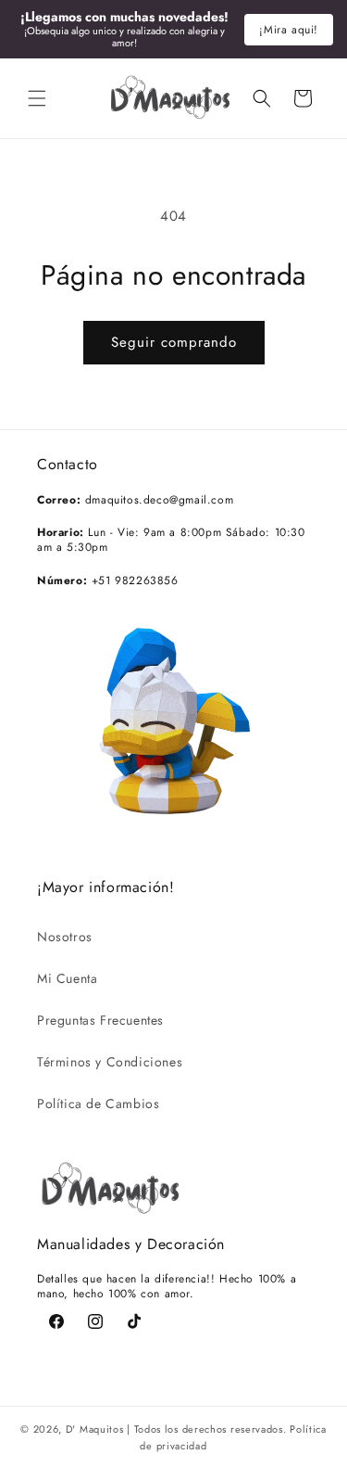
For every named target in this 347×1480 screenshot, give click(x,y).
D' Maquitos (95, 1429)
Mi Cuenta (67, 978)
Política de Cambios (98, 1103)
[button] (37, 98)
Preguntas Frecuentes (100, 1020)
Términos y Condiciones (109, 1062)
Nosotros (65, 936)
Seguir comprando (174, 342)
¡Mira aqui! (288, 29)
